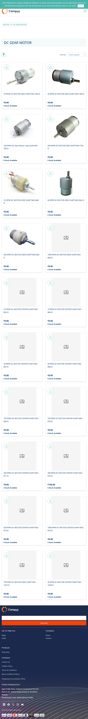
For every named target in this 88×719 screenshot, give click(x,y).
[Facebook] (8, 704)
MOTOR (6, 25)
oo (4, 666)
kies (6, 666)
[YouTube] (22, 704)
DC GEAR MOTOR (19, 25)
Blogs (4, 635)
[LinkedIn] (4, 704)
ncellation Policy (19, 679)
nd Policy (16, 674)
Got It (81, 6)
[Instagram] (17, 704)
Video (4, 638)
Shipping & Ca (7, 679)
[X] (13, 704)
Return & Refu (7, 674)
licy (11, 666)
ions (15, 670)
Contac (4, 662)
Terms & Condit (8, 670)
